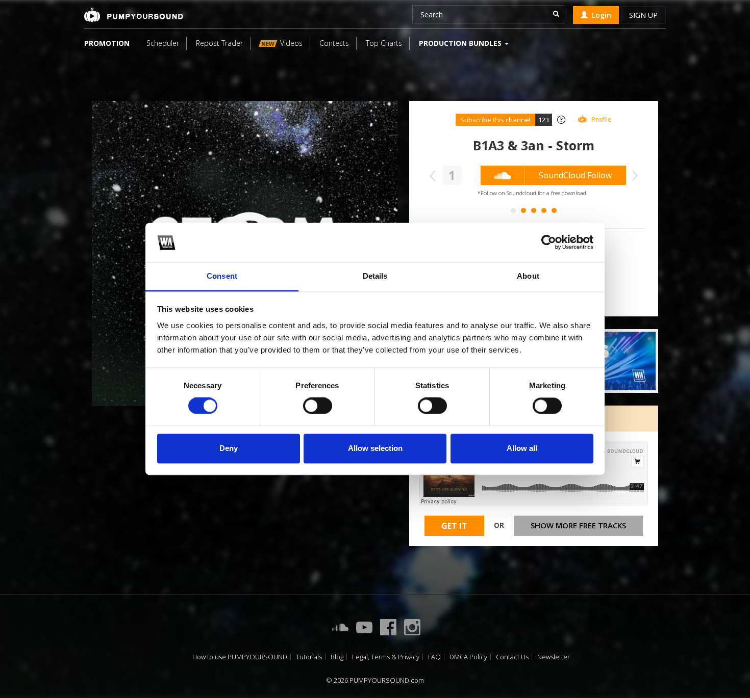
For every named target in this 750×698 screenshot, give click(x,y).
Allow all (522, 448)
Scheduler (162, 43)
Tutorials (309, 657)
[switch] (317, 406)
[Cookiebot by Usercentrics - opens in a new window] (548, 242)
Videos (282, 43)
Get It (454, 525)
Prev (435, 176)
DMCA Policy (468, 657)
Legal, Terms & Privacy (385, 657)
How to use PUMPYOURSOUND (239, 657)
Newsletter (553, 657)
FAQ (434, 657)
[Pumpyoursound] (133, 15)
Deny (228, 448)
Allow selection (375, 448)
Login (599, 15)
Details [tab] (375, 276)
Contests (334, 43)
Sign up (643, 15)
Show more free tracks (578, 525)
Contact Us (512, 657)
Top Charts (384, 43)
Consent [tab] (222, 276)
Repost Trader (219, 43)
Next (632, 176)
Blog (337, 657)
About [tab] (528, 276)
